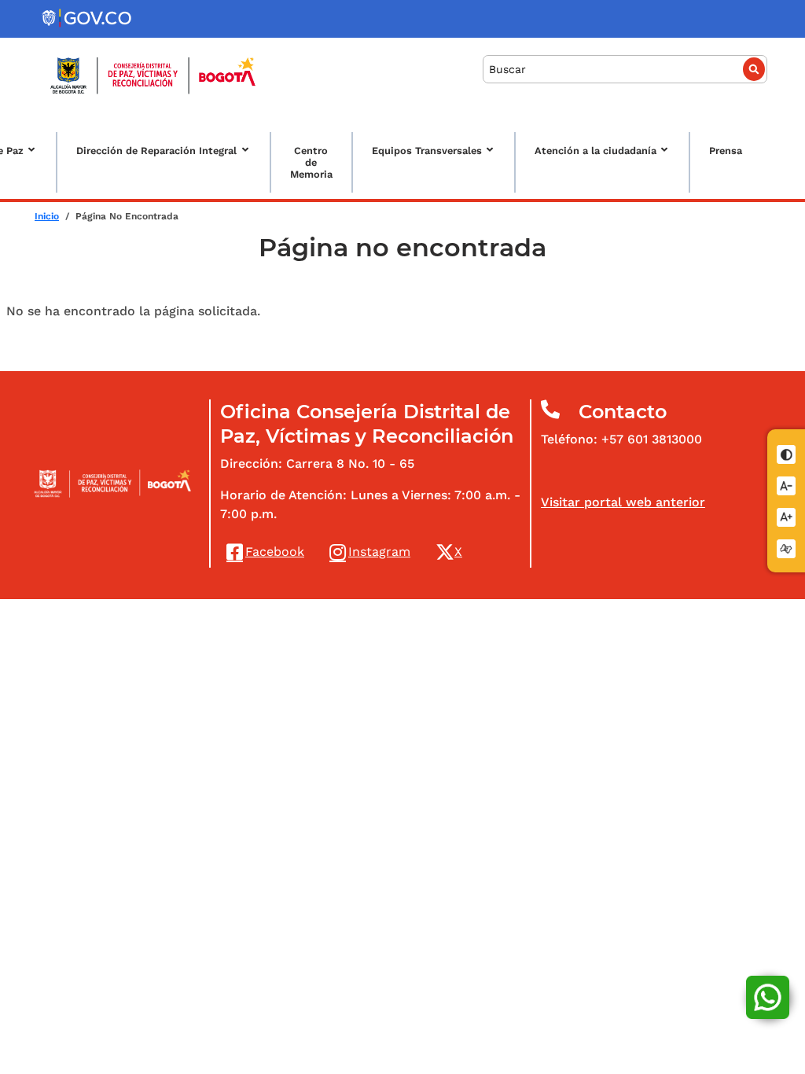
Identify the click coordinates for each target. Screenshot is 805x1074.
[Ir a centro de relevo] (786, 546)
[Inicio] (153, 75)
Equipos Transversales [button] (427, 150)
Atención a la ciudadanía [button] (595, 150)
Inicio (47, 216)
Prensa (725, 150)
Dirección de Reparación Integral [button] (156, 150)
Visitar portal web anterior (623, 502)
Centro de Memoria (311, 162)
